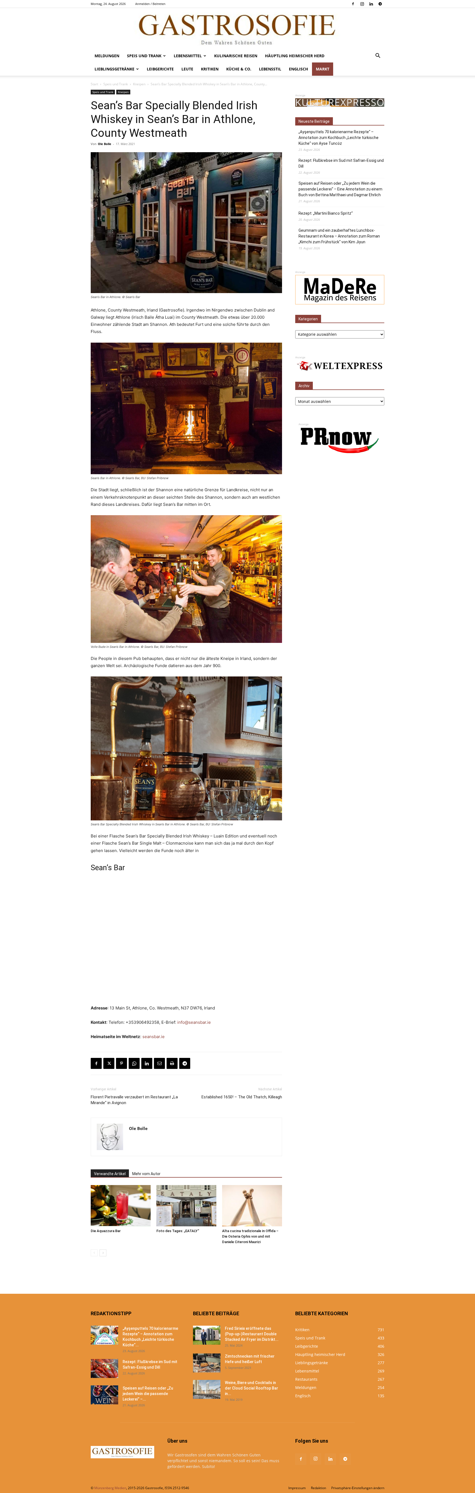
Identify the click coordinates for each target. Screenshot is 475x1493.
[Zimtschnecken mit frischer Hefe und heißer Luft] (206, 1362)
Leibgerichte (160, 69)
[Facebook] (353, 4)
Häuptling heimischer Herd (294, 55)
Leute (187, 69)
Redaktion (318, 1488)
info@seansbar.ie (194, 1022)
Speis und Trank (144, 55)
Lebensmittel (188, 55)
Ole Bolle (104, 144)
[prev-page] (94, 1252)
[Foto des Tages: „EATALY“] (186, 1205)
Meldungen (107, 55)
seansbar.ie (153, 1036)
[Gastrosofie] (238, 28)
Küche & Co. (238, 69)
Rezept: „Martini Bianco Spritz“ (326, 213)
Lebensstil (270, 69)
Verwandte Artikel (110, 1174)
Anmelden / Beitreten (150, 4)
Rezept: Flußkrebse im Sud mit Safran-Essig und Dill (341, 163)
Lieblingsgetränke (114, 69)
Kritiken (210, 69)
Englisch (298, 69)
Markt (322, 69)
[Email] (159, 1063)
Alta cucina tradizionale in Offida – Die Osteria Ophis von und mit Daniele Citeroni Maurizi (250, 1236)
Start (94, 84)
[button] (377, 56)
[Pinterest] (121, 1063)
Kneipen (139, 84)
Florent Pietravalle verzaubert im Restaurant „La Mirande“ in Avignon (134, 1099)
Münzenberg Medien (110, 1488)
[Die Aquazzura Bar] (121, 1205)
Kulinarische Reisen (235, 55)
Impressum (297, 1488)
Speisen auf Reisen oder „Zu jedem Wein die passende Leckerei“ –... (148, 1393)
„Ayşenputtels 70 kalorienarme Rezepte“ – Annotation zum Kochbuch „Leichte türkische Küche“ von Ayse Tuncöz (339, 138)
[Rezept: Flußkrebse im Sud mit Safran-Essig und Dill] (104, 1368)
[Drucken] (172, 1063)
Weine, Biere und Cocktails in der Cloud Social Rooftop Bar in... (251, 1388)
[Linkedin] (371, 4)
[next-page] (103, 1252)
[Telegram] (380, 4)
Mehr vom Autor (146, 1174)
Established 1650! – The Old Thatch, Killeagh (241, 1096)
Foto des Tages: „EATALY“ (177, 1231)
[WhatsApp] (134, 1063)
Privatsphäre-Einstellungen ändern (357, 1488)
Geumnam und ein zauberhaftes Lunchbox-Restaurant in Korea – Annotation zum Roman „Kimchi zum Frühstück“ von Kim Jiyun (339, 236)
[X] (108, 1063)
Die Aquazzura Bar (106, 1231)
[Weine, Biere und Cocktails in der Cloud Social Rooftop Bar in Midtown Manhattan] (206, 1389)
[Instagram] (362, 4)
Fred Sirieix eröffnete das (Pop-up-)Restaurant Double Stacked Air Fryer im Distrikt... (251, 1334)
